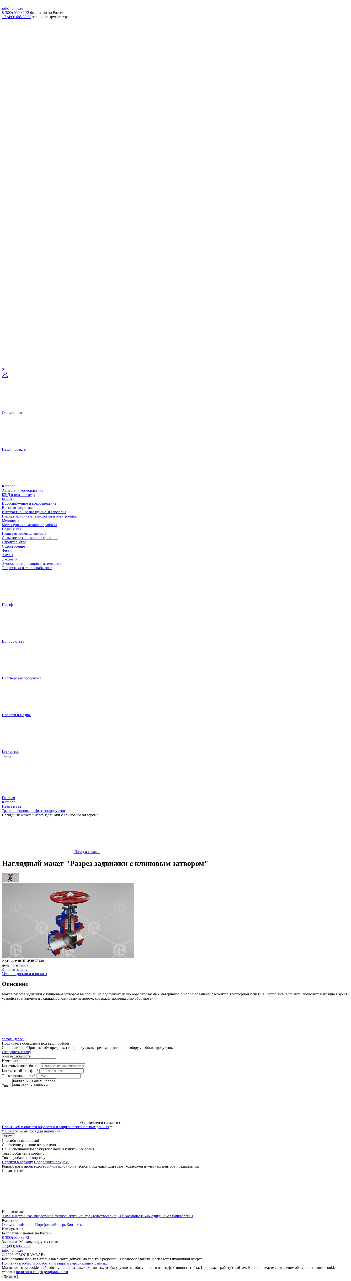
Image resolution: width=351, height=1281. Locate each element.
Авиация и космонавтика (22, 490)
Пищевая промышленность (24, 533)
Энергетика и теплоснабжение (27, 568)
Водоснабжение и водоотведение (29, 503)
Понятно (10, 1276)
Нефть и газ (11, 529)
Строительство (14, 542)
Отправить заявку (16, 1052)
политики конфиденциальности (42, 1272)
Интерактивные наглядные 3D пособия (34, 512)
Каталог (28, 1224)
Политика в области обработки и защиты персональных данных (54, 1263)
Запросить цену (14, 969)
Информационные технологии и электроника (39, 516)
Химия (7, 555)
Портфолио (44, 1224)
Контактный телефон (20, 1071)
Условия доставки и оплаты (24, 974)
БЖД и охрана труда (18, 495)
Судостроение (13, 546)
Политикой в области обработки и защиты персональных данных (55, 1127)
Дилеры (60, 1224)
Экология (9, 559)
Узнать (8, 1136)
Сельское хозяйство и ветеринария (30, 538)
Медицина (10, 520)
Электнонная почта (19, 1076)
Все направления (179, 1216)
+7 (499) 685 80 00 (16, 17)
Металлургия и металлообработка (29, 525)
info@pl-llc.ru (12, 8)
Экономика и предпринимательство (31, 563)
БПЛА (7, 499)
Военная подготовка (18, 508)
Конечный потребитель (21, 1066)
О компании (12, 1224)
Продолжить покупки (51, 1162)
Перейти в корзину (17, 1162)
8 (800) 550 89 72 (15, 13)
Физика (8, 551)
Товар (6, 1086)
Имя (6, 1061)
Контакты (75, 1224)
